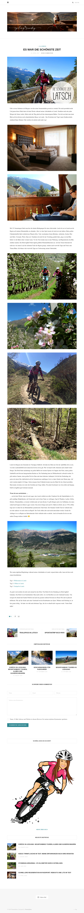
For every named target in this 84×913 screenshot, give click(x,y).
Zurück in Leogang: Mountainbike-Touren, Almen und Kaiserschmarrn (47, 844)
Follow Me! (42, 897)
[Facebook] (15, 616)
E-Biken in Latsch (19, 583)
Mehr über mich (42, 829)
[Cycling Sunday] (42, 21)
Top (76, 909)
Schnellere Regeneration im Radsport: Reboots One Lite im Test (44, 872)
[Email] (18, 616)
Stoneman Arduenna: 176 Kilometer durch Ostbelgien (40, 863)
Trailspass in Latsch (28, 633)
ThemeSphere (28, 909)
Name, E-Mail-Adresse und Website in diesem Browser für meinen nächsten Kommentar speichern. (39, 719)
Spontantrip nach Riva (55, 633)
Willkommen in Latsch (20, 581)
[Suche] (73, 2)
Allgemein (42, 46)
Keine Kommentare (47, 53)
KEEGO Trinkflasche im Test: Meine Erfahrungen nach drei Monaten (46, 854)
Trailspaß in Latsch (19, 586)
